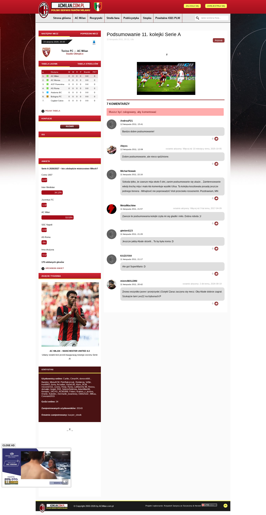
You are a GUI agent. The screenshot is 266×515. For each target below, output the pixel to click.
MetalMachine (128, 205)
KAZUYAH (126, 255)
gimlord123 (126, 230)
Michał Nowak (128, 171)
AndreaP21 (126, 120)
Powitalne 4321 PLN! (167, 18)
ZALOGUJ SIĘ (192, 6)
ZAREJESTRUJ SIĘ (216, 6)
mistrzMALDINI (128, 281)
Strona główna (62, 18)
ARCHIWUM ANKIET (54, 268)
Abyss (124, 146)
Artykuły (219, 40)
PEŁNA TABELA (52, 111)
